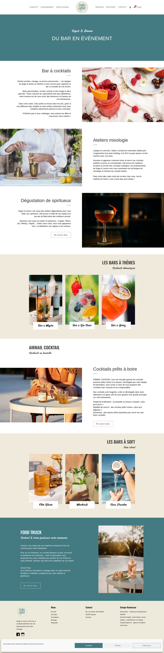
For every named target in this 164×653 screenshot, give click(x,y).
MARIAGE (99, 7)
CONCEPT (33, 7)
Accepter (88, 645)
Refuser (118, 645)
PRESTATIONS (62, 7)
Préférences (146, 645)
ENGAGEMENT (47, 7)
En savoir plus (61, 235)
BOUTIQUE (111, 7)
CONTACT (122, 7)
